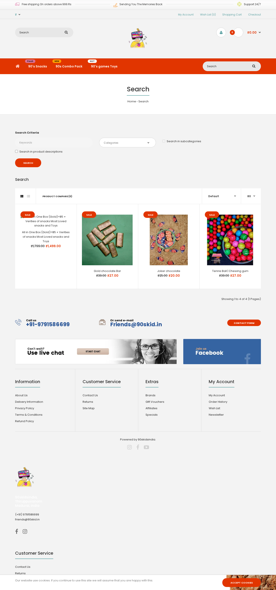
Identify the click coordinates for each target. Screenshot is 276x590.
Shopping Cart (232, 14)
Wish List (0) (208, 14)
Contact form (244, 323)
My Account (186, 14)
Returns (88, 402)
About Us (21, 395)
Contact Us (90, 395)
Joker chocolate (168, 271)
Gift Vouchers (155, 402)
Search (143, 101)
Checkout (254, 14)
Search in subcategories (184, 141)
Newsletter (216, 415)
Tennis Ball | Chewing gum (230, 271)
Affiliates (151, 408)
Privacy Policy (24, 408)
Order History (218, 402)
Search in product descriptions (41, 152)
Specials (152, 415)
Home (131, 101)
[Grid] (21, 196)
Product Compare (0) (57, 196)
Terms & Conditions (28, 415)
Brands (150, 395)
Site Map (89, 408)
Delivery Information (29, 402)
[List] (28, 196)
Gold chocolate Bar (107, 271)
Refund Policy (24, 421)
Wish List (214, 408)
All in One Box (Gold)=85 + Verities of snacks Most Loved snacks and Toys (46, 236)
